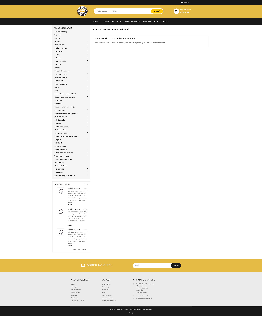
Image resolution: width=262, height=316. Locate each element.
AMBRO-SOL (59, 81)
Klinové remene (60, 45)
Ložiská (57, 41)
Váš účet (106, 280)
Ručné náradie (59, 120)
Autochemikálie (60, 110)
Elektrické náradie (61, 117)
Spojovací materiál (61, 127)
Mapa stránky (75, 292)
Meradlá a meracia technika (64, 97)
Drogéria (57, 140)
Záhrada (57, 123)
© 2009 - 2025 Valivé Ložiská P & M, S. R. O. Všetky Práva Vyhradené (131, 309)
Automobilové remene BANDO (65, 94)
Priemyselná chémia (61, 71)
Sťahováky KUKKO (61, 74)
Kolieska (57, 58)
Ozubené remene (60, 149)
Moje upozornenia (107, 298)
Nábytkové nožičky (61, 133)
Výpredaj (57, 35)
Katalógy (74, 287)
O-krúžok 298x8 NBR (74, 188)
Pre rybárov (58, 172)
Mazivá (57, 87)
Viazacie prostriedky (61, 156)
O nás (73, 284)
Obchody (74, 295)
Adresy (104, 292)
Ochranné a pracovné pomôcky (65, 113)
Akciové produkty (60, 32)
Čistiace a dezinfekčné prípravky (66, 136)
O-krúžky (57, 64)
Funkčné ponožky (60, 77)
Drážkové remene (60, 48)
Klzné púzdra (59, 163)
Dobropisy (105, 289)
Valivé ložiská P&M (63, 28)
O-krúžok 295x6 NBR (74, 209)
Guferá (57, 55)
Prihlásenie (74, 298)
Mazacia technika (60, 166)
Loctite (57, 68)
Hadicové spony (60, 146)
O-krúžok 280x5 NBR (74, 229)
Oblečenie (58, 100)
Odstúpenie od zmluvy (78, 300)
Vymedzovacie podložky (63, 159)
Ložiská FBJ (58, 143)
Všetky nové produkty (80, 249)
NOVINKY (57, 38)
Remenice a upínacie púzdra (64, 176)
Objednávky (105, 287)
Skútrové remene (60, 84)
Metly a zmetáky (60, 130)
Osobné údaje (106, 284)
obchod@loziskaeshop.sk (144, 298)
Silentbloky (58, 51)
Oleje (56, 91)
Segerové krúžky (60, 61)
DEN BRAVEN (59, 169)
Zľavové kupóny (107, 295)
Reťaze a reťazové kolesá (63, 153)
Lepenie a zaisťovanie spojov (65, 107)
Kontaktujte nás (76, 289)
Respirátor (58, 104)
